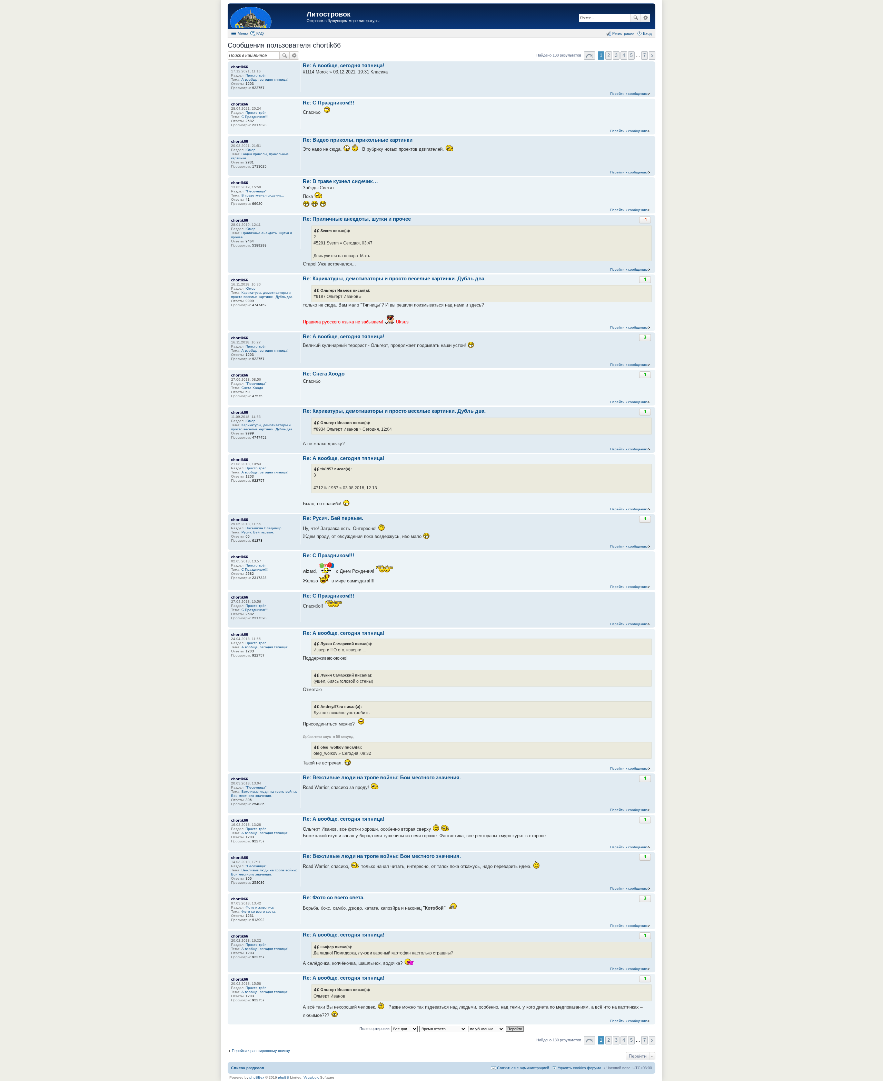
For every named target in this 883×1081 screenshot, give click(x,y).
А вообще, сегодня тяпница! (264, 79)
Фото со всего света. (258, 911)
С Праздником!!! (254, 117)
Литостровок (328, 14)
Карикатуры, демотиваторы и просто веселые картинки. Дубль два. (262, 295)
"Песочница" (256, 191)
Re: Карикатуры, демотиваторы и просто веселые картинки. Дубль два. (394, 278)
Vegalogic (311, 1077)
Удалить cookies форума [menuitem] (579, 1068)
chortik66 (239, 67)
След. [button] (652, 55)
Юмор (251, 150)
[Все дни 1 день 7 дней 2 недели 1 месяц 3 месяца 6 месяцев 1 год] (404, 1029)
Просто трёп (256, 75)
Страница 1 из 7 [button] (589, 55)
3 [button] (616, 55)
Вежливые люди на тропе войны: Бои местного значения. (264, 794)
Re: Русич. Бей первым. (333, 518)
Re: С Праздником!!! (328, 103)
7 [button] (644, 55)
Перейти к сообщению (629, 94)
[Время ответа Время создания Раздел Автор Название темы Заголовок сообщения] (443, 1029)
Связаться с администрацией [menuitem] (523, 1068)
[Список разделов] (268, 17)
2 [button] (608, 55)
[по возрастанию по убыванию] (486, 1029)
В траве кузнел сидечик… (262, 195)
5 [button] (631, 55)
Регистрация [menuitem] (623, 33)
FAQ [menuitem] (260, 33)
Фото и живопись (260, 907)
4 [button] (624, 55)
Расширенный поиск (645, 18)
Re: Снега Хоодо (324, 374)
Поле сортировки (374, 1029)
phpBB (283, 1077)
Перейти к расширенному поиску (261, 1051)
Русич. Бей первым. (257, 532)
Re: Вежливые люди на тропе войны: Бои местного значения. (382, 777)
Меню (243, 33)
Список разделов (247, 1068)
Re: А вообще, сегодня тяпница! (343, 65)
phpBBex (256, 1077)
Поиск (636, 18)
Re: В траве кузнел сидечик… (340, 181)
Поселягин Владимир (263, 528)
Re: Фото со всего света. (334, 897)
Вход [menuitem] (647, 33)
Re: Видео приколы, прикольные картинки (358, 140)
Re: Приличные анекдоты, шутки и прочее (357, 219)
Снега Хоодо (252, 388)
